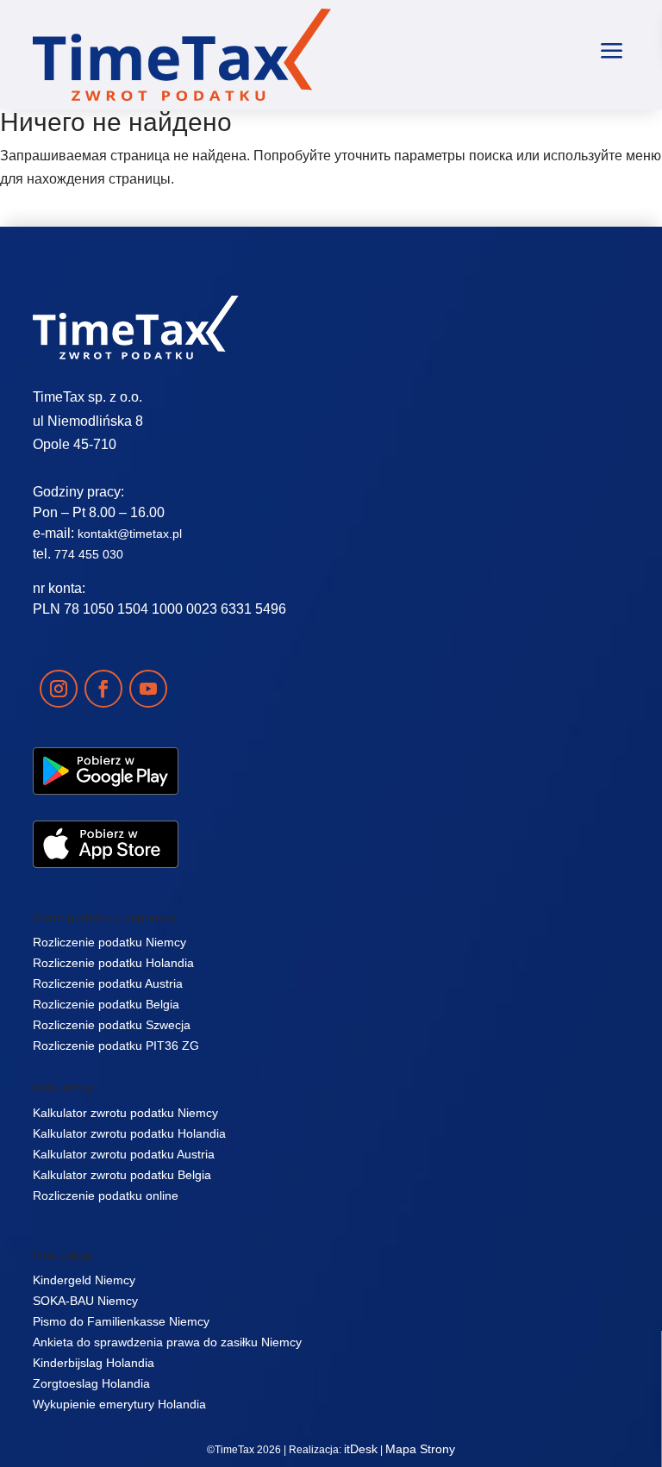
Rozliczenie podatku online (105, 1195)
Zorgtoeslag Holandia (91, 1383)
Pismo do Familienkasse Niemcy (121, 1321)
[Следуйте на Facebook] (103, 689)
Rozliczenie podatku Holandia (113, 963)
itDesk (361, 1449)
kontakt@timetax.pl (130, 533)
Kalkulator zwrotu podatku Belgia (122, 1175)
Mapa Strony (420, 1449)
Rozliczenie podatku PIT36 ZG (116, 1045)
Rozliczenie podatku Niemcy (109, 942)
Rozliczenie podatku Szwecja (111, 1025)
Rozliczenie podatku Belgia (106, 1004)
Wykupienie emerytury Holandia (119, 1404)
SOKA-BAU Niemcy (85, 1301)
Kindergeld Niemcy (84, 1280)
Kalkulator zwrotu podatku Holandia (129, 1133)
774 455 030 (88, 554)
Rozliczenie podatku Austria (108, 983)
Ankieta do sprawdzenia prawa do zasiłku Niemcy (167, 1342)
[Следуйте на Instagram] (59, 689)
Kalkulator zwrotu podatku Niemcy (125, 1113)
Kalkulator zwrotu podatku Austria (124, 1154)
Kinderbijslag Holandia (93, 1363)
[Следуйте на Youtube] (148, 689)
